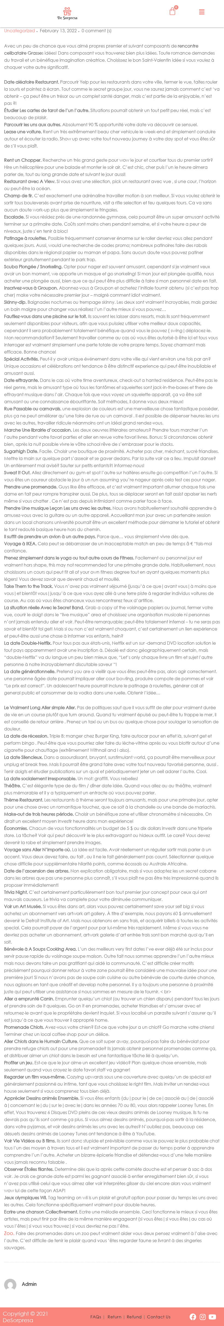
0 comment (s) (97, 30)
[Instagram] (202, 1317)
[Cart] (172, 11)
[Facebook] (193, 1317)
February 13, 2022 (58, 30)
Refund (134, 1316)
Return (114, 1316)
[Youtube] (212, 1317)
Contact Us (158, 1316)
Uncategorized (19, 30)
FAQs (95, 1316)
